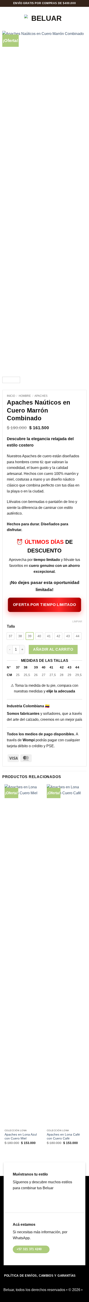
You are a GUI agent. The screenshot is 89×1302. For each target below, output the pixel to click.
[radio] (10, 636)
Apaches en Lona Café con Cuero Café (63, 1136)
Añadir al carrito (53, 649)
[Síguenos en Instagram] (23, 1199)
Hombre (25, 395)
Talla (11, 626)
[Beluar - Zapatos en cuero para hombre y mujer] (44, 18)
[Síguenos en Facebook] (16, 1199)
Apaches (40, 395)
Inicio (11, 395)
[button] (8, 18)
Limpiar (77, 621)
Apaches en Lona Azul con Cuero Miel (21, 1136)
